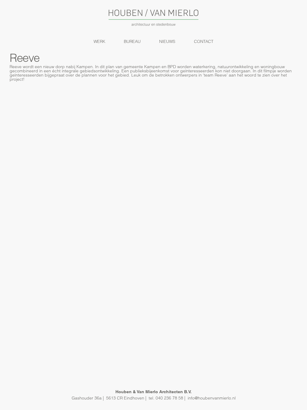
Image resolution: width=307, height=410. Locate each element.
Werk (99, 41)
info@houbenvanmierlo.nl (212, 398)
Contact (203, 41)
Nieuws (167, 41)
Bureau (132, 41)
